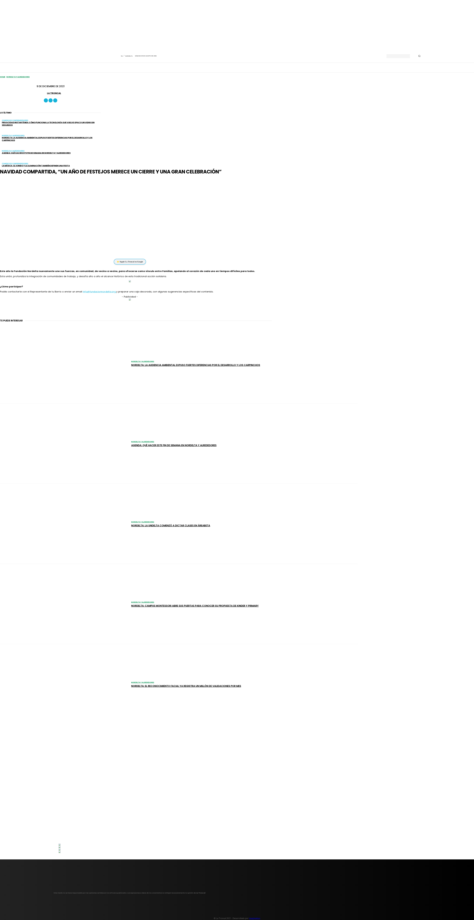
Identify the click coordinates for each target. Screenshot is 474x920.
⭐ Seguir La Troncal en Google (130, 262)
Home (2, 77)
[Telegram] (135, 251)
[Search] (419, 56)
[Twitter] (55, 100)
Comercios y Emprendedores (15, 120)
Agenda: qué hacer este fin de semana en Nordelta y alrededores (36, 153)
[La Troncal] (44, 93)
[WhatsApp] (128, 251)
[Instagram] (51, 100)
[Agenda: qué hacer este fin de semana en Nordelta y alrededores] (64, 443)
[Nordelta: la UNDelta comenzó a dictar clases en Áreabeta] (64, 523)
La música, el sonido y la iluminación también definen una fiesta (36, 165)
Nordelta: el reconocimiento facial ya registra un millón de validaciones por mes (186, 686)
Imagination (254, 918)
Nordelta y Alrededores (18, 77)
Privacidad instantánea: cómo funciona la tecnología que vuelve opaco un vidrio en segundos (48, 124)
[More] (144, 251)
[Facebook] (46, 100)
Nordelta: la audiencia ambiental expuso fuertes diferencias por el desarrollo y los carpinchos (47, 139)
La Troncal (54, 93)
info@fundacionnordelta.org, (99, 291)
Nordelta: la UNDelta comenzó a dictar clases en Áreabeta (170, 525)
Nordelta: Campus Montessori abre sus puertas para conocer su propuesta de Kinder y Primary (195, 605)
